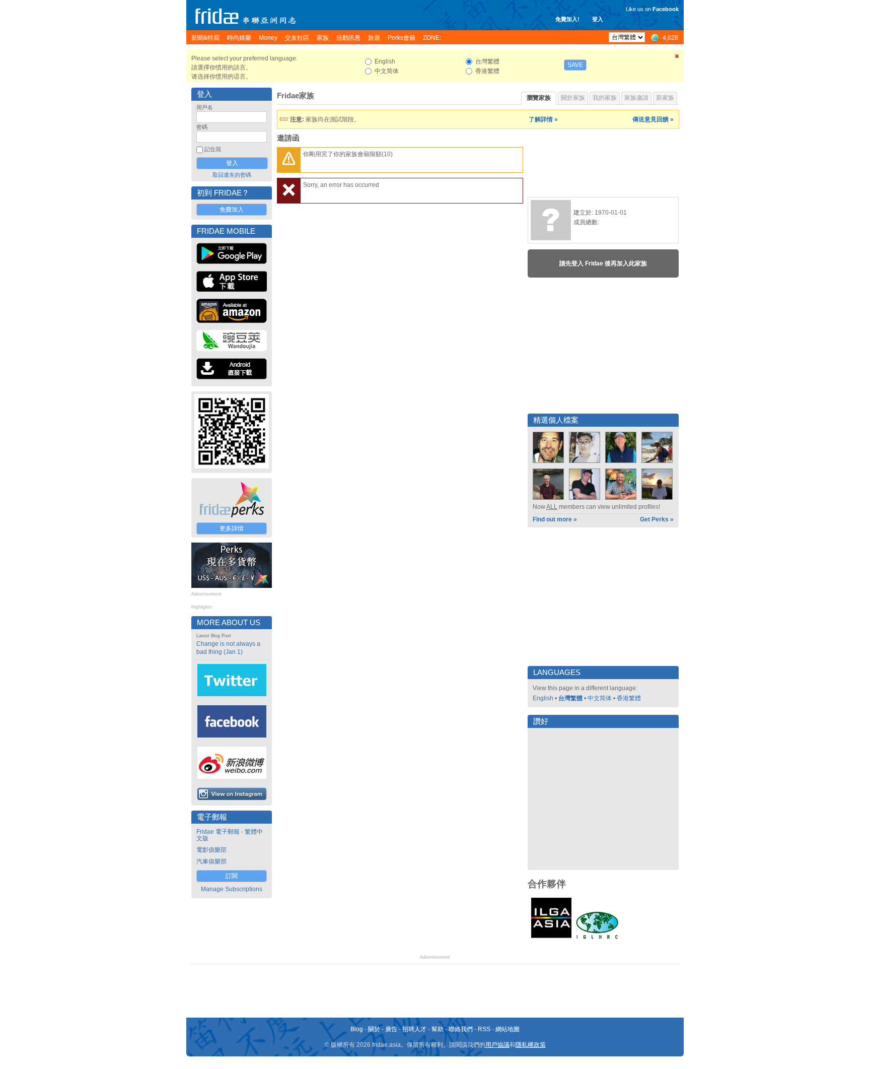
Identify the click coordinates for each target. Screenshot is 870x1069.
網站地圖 (507, 1029)
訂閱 (232, 876)
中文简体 (600, 698)
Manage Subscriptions (231, 889)
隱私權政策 (531, 1044)
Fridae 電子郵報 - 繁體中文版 (229, 835)
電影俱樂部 (211, 849)
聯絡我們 (461, 1029)
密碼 (201, 127)
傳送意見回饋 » (653, 119)
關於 (374, 1029)
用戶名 (204, 107)
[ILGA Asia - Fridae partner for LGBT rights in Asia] (551, 938)
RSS (484, 1029)
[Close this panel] (677, 57)
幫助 (437, 1029)
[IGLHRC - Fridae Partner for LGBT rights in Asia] (597, 938)
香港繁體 (629, 698)
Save (575, 65)
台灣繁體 (570, 698)
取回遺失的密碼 (231, 175)
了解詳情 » (543, 119)
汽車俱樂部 (211, 861)
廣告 (391, 1029)
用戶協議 (497, 1044)
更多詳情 (232, 528)
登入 (597, 19)
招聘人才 (414, 1029)
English (543, 698)
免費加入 (232, 209)
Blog (356, 1029)
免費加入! (567, 19)
